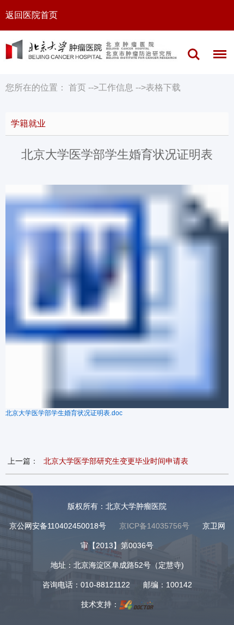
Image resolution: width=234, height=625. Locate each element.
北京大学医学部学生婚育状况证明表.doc (63, 413)
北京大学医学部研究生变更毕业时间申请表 (116, 461)
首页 (77, 87)
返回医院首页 (31, 15)
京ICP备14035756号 (154, 525)
